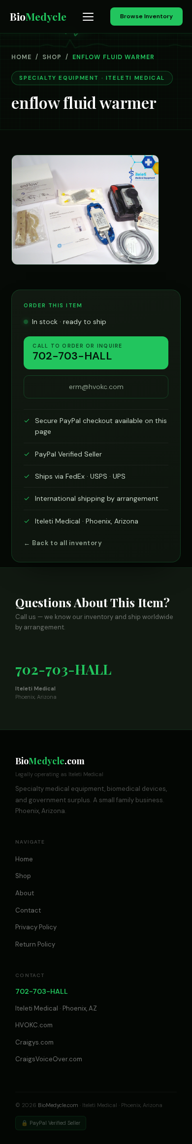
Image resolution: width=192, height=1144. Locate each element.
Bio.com (50, 761)
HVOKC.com (34, 1025)
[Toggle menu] (88, 17)
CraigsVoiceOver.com (48, 1059)
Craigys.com (34, 1042)
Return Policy (35, 944)
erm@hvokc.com (96, 386)
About (24, 893)
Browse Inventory (146, 16)
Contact (28, 910)
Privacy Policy (36, 927)
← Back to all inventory (63, 543)
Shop (52, 57)
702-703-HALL (63, 669)
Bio (38, 16)
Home (21, 57)
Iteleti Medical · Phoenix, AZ (56, 1008)
